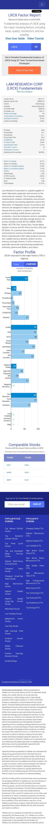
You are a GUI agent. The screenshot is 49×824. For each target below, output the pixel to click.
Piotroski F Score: (10, 147)
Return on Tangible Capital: (14, 166)
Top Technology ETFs (35, 593)
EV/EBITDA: (8, 140)
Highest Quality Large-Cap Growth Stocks (14, 601)
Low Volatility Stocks (13, 614)
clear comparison (24, 271)
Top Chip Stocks (11, 626)
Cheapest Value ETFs (35, 529)
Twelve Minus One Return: (13, 116)
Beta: (6, 181)
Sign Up (37, 504)
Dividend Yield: (9, 142)
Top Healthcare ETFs (34, 603)
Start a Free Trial (24, 70)
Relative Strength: (10, 114)
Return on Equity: (10, 161)
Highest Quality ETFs (34, 541)
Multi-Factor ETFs (33, 588)
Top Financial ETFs (33, 598)
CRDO (27, 473)
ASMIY (9, 473)
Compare (31, 264)
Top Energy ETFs (33, 608)
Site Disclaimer (24, 680)
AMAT (9, 480)
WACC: (6, 171)
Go (36, 47)
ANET (9, 465)
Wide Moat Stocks (12, 609)
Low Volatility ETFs (33, 546)
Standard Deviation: (11, 118)
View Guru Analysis (24, 92)
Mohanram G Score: (11, 150)
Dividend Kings (11, 661)
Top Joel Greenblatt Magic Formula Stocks (14, 553)
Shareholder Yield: (11, 145)
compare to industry (24, 268)
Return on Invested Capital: (14, 169)
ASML (27, 465)
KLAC (27, 480)
